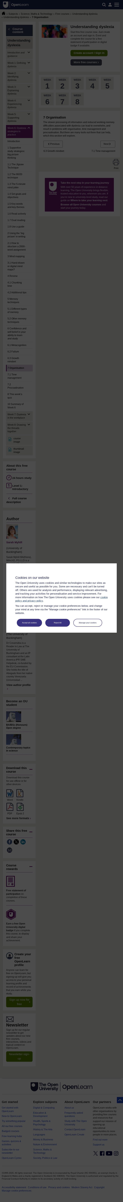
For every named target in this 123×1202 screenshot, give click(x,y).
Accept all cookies (29, 623)
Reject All (58, 623)
